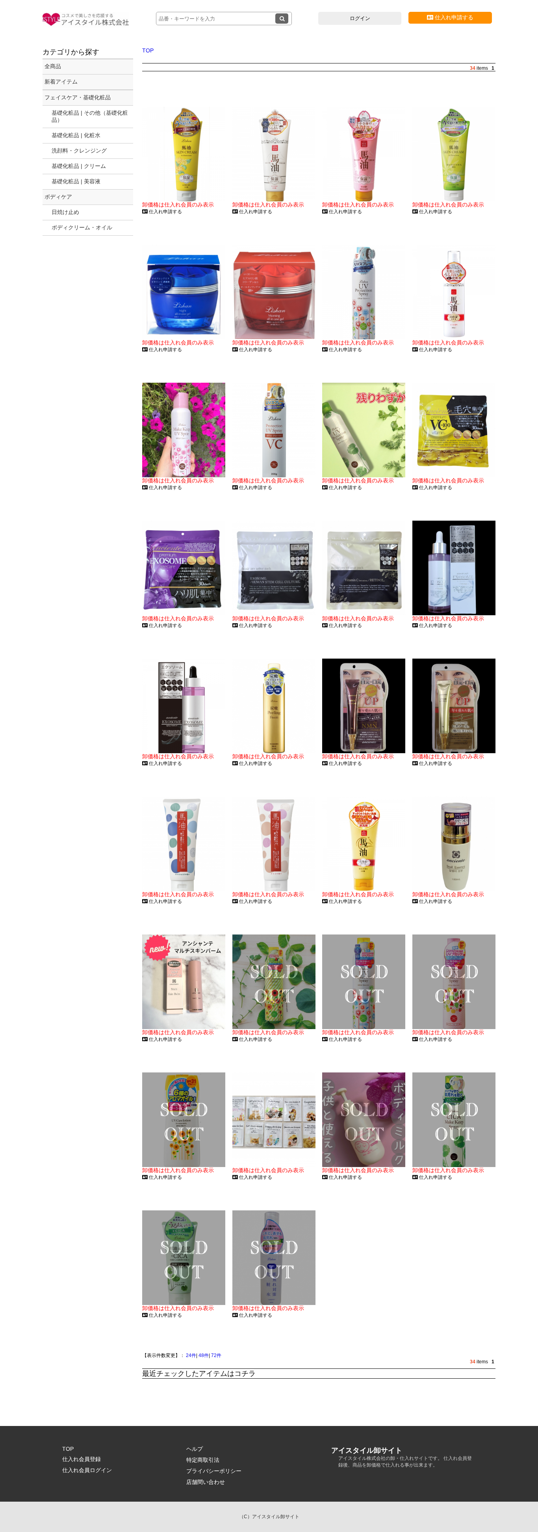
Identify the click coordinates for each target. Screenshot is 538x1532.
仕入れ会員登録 (81, 1459)
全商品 (53, 66)
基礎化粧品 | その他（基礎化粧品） (90, 116)
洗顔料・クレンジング (79, 150)
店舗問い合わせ (205, 1482)
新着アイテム (61, 81)
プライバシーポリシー (213, 1471)
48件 (204, 1355)
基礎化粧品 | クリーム (79, 166)
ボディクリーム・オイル (82, 227)
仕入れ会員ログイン (87, 1470)
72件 (216, 1355)
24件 (191, 1355)
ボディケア (58, 197)
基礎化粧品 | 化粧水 (76, 135)
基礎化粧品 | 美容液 (76, 181)
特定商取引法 (202, 1460)
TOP (148, 50)
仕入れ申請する (453, 17)
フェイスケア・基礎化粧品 (78, 97)
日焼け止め (65, 212)
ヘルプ (194, 1449)
